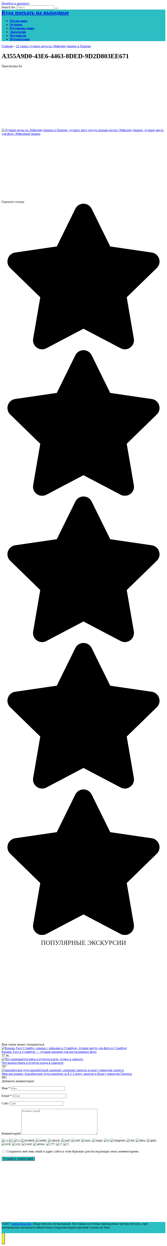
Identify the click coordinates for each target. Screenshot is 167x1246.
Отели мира (18, 21)
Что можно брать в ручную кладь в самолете (33, 1062)
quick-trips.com (21, 1223)
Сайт (5, 1103)
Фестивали (18, 35)
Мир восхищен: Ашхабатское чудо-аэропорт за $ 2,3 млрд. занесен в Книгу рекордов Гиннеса (67, 1073)
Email (7, 1095)
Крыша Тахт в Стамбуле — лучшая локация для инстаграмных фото (49, 1051)
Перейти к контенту (16, 3)
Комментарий (11, 1133)
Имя (6, 1088)
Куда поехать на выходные (35, 13)
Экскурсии (18, 32)
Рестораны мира (22, 28)
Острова (16, 24)
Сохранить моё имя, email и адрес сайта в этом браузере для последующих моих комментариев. (73, 1151)
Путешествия (20, 39)
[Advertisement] (83, 96)
